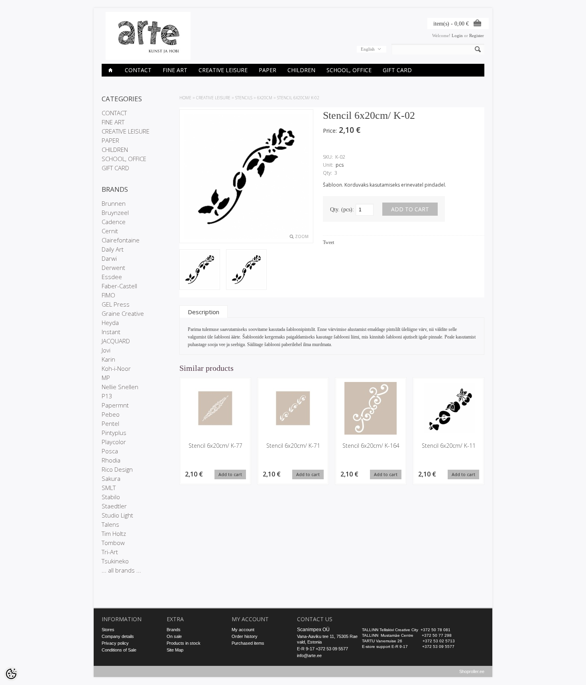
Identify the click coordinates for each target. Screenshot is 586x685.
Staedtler (114, 506)
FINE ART (175, 70)
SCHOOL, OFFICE (349, 70)
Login (457, 35)
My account (243, 629)
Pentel (110, 423)
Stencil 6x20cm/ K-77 (215, 445)
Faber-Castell (119, 286)
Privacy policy (115, 643)
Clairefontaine (121, 240)
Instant (111, 332)
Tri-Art (110, 552)
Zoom (302, 236)
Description (203, 312)
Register (476, 35)
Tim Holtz (114, 533)
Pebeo (111, 414)
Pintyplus (114, 433)
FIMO (108, 295)
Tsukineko (115, 561)
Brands (174, 629)
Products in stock (184, 643)
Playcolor (114, 442)
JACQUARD (116, 341)
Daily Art (113, 249)
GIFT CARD (397, 70)
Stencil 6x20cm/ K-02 (298, 97)
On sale (174, 636)
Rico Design (117, 469)
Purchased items (248, 643)
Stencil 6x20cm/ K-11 (449, 445)
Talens (110, 524)
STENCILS (243, 97)
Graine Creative (123, 313)
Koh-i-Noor (116, 368)
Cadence (114, 222)
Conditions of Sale (119, 650)
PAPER (267, 70)
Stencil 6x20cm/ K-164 (370, 445)
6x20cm (264, 97)
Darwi (109, 258)
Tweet (328, 242)
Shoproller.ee (471, 671)
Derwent (113, 268)
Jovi (106, 350)
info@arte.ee (309, 655)
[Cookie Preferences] (11, 674)
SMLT (109, 488)
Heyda (110, 323)
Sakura (111, 478)
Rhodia (111, 460)
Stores (108, 629)
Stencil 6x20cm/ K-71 (293, 445)
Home (185, 97)
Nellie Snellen (120, 387)
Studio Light (117, 515)
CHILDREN (301, 70)
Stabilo (111, 497)
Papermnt (115, 405)
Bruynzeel (115, 213)
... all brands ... (121, 570)
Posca (110, 451)
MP (106, 378)
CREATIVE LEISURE (223, 70)
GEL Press (116, 304)
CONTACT (138, 70)
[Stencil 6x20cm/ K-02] (199, 270)
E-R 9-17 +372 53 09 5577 (322, 648)
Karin (108, 359)
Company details (118, 636)
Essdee (112, 277)
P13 (107, 396)
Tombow (113, 543)
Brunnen (114, 203)
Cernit (110, 231)
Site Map (175, 650)
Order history (245, 636)
